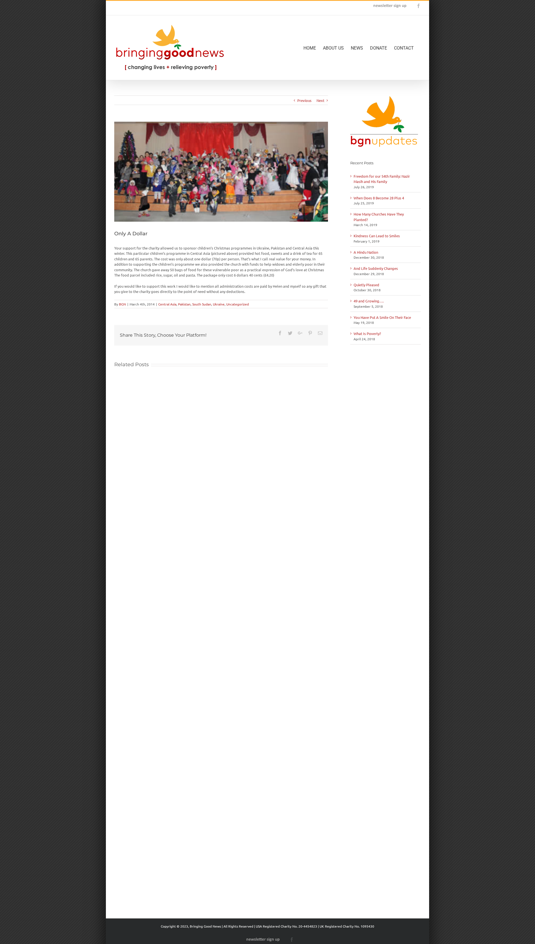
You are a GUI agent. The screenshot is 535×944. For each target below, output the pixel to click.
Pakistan (184, 304)
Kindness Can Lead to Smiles (377, 235)
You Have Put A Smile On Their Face (382, 317)
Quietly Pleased (366, 284)
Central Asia (167, 304)
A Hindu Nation (366, 252)
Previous (304, 100)
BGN (122, 304)
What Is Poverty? (367, 333)
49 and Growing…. (369, 301)
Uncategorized (237, 304)
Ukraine (219, 304)
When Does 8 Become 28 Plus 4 (379, 197)
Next (320, 100)
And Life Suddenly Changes (376, 268)
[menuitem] (313, 47)
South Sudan (201, 304)
